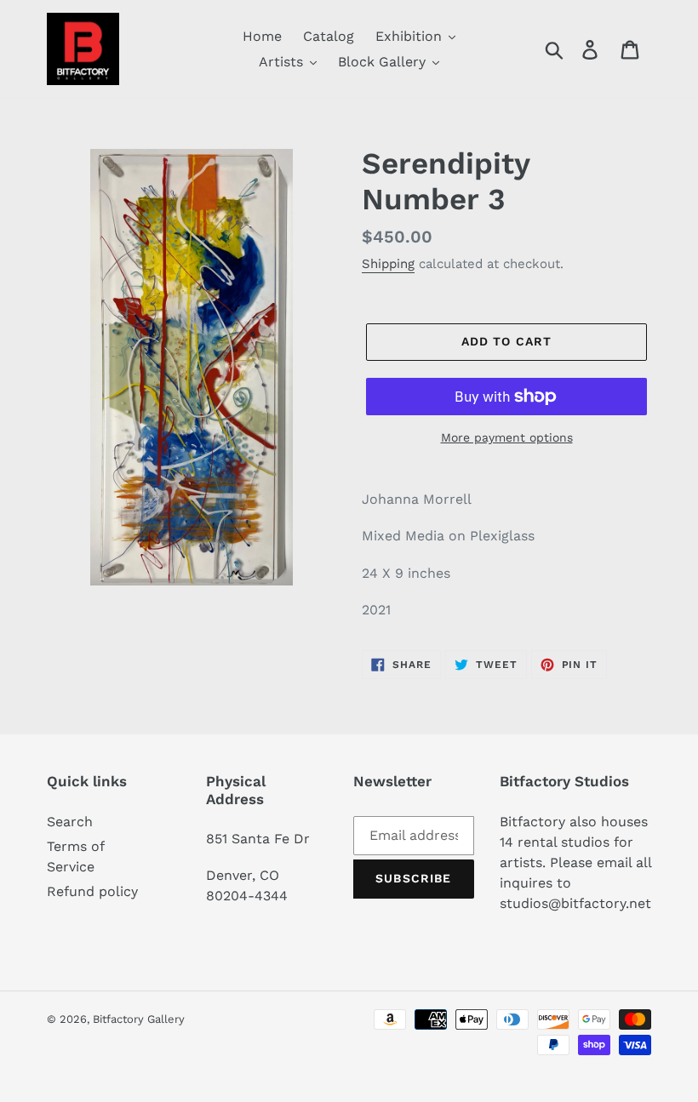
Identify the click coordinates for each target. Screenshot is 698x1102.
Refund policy (92, 891)
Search (70, 822)
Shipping (388, 263)
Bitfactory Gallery (139, 1019)
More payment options (507, 437)
